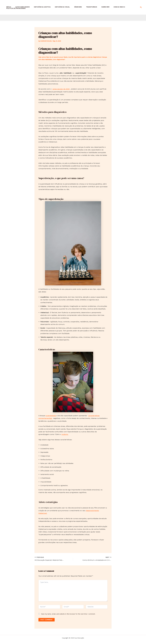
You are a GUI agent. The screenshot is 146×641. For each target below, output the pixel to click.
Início (8, 7)
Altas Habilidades (22, 7)
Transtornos (91, 7)
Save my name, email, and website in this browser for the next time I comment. (68, 614)
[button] (141, 7)
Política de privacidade (16, 8)
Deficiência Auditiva (42, 7)
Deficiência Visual (62, 7)
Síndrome (78, 7)
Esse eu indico (119, 7)
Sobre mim (105, 7)
